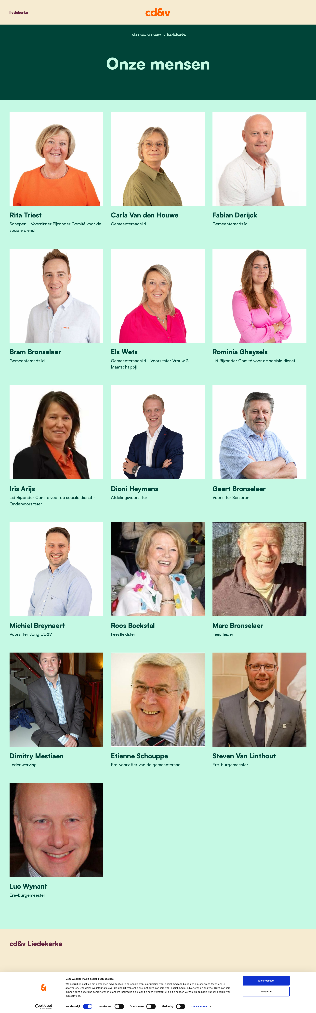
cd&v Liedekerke (36, 943)
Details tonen (199, 1006)
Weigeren (266, 991)
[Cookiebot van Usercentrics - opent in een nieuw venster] (43, 1006)
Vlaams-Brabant (146, 35)
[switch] (119, 1006)
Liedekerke (18, 12)
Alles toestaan (266, 980)
